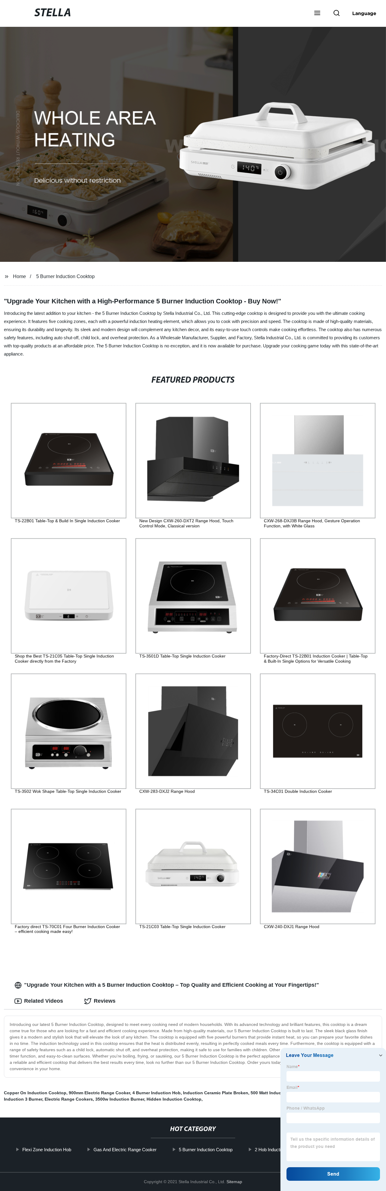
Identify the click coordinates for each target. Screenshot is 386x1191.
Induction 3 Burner (23, 1099)
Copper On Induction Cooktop (35, 1092)
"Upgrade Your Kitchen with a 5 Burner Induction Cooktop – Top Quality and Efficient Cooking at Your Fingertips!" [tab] (171, 985)
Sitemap (234, 1181)
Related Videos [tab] (43, 1001)
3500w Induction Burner (119, 1099)
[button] (317, 13)
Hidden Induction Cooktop (174, 1099)
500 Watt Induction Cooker (278, 1092)
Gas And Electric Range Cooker (124, 1149)
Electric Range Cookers (69, 1099)
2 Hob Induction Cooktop (279, 1149)
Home (19, 276)
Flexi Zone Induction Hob (46, 1149)
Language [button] (364, 13)
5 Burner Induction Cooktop (65, 276)
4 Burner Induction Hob (156, 1092)
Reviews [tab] (104, 1001)
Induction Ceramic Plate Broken (215, 1092)
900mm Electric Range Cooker (99, 1092)
